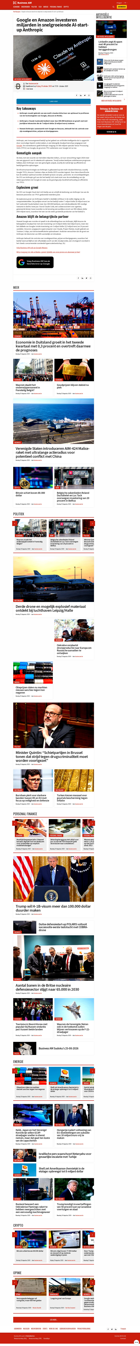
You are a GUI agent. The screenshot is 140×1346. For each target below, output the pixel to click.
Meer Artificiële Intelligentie (113, 100)
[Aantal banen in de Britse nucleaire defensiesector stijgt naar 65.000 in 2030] (53, 936)
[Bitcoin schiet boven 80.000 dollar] (33, 468)
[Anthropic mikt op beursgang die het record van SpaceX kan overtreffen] (100, 76)
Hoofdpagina (16, 11)
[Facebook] (108, 1329)
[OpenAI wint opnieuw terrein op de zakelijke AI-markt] (100, 68)
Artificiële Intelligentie (22, 79)
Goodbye (46, 1338)
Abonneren (122, 7)
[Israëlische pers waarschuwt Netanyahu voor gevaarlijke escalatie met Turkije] (24, 1150)
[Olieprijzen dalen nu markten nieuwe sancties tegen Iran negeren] (33, 663)
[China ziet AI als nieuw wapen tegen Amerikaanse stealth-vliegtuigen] (100, 60)
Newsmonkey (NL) (20, 1338)
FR (125, 3)
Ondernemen (25, 7)
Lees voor (54, 101)
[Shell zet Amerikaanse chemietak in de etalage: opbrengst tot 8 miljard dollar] (24, 1165)
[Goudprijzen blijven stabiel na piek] (74, 360)
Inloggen (119, 3)
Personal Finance (56, 7)
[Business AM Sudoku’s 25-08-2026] (24, 1043)
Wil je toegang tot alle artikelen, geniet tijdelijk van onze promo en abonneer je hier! (48, 252)
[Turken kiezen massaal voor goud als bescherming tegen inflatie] (74, 770)
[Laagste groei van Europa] (64, 1279)
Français (123, 1328)
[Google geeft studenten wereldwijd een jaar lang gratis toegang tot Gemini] (100, 84)
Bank (57, 487)
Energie (45, 7)
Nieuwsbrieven (36, 1328)
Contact (123, 1338)
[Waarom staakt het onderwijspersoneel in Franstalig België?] (33, 360)
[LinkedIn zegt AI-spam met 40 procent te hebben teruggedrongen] (111, 22)
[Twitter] (112, 1329)
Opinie (18, 1294)
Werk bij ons (53, 1328)
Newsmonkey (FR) (35, 1338)
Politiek (34, 7)
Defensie (58, 1019)
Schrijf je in (111, 131)
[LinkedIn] (115, 1329)
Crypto (66, 7)
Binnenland (54, 1294)
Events (45, 1328)
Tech (40, 7)
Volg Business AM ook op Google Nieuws (32, 248)
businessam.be (33, 83)
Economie (16, 7)
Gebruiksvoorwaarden (68, 1328)
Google (19, 145)
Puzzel (16, 1053)
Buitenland (18, 600)
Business (17, 442)
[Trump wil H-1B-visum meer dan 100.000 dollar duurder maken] (53, 857)
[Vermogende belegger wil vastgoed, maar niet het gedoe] (31, 1279)
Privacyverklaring (83, 1328)
